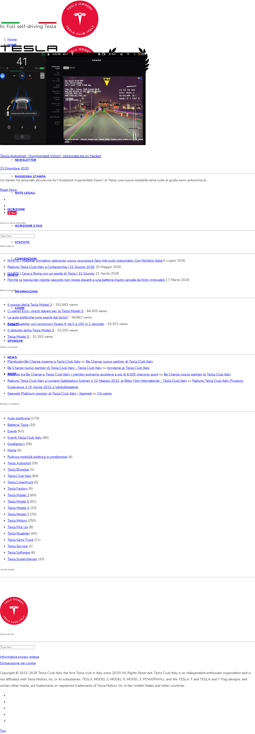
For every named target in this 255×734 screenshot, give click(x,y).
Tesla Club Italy (19, 476)
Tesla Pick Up (17, 527)
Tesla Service (17, 546)
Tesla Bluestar (18, 469)
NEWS (12, 357)
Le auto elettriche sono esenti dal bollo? (37, 317)
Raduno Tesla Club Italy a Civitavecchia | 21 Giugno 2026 (51, 267)
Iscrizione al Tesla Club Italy (128, 368)
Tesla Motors (17, 520)
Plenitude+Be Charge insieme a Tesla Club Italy (43, 361)
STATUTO (22, 242)
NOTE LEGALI (25, 193)
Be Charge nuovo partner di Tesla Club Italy (119, 361)
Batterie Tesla (17, 425)
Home (12, 39)
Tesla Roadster (18, 533)
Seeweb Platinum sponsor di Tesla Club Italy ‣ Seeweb (49, 393)
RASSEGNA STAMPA (30, 176)
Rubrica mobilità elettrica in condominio (37, 457)
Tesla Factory (17, 488)
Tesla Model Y (18, 514)
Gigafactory (16, 444)
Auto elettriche (18, 418)
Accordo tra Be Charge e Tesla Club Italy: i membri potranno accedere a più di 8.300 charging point (82, 374)
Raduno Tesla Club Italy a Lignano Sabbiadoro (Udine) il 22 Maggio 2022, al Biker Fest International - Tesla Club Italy (97, 380)
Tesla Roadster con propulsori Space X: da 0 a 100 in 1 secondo (55, 324)
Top (3, 731)
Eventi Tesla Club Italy (24, 437)
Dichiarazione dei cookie (18, 663)
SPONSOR (15, 341)
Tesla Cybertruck (20, 482)
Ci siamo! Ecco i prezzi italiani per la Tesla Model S (45, 311)
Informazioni (26, 291)
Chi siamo (104, 393)
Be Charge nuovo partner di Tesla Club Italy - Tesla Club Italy (54, 368)
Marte (11, 450)
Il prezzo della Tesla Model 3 (29, 304)
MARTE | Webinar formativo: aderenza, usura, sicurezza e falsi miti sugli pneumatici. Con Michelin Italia (84, 260)
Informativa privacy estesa (19, 657)
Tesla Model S (18, 336)
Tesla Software (18, 552)
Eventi (12, 431)
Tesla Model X (18, 508)
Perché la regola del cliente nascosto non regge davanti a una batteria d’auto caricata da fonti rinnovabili (86, 280)
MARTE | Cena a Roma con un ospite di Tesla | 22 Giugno (50, 273)
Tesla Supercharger (22, 559)
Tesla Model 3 (18, 495)
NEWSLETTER (25, 160)
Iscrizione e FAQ (28, 226)
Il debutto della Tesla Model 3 (30, 330)
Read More (8, 190)
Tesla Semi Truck (20, 540)
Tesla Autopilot (19, 463)
